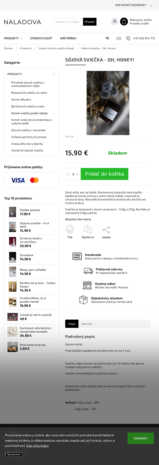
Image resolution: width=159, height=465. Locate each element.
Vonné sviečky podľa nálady (29, 113)
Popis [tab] (71, 323)
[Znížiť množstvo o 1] (68, 174)
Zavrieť (137, 244)
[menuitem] (15, 38)
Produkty (14, 74)
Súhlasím (141, 438)
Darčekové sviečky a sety (27, 106)
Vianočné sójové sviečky (27, 150)
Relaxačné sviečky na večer (29, 92)
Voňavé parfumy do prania (28, 137)
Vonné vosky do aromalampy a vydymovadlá (31, 121)
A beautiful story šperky (27, 143)
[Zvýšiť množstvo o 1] (78, 174)
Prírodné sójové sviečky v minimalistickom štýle (28, 84)
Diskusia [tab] (87, 323)
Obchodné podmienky (131, 5)
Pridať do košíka (104, 174)
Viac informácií (37, 445)
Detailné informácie (78, 219)
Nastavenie (13, 454)
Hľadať (90, 21)
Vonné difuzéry (21, 99)
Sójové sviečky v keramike (28, 130)
